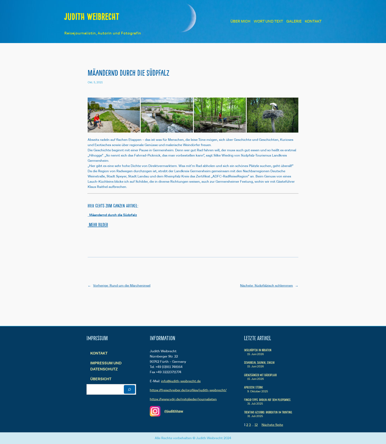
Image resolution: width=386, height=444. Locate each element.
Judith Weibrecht (91, 16)
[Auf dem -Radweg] (220, 115)
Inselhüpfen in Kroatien (257, 350)
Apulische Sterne (253, 387)
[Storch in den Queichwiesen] (272, 115)
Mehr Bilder (98, 224)
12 (256, 425)
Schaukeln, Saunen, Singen (259, 362)
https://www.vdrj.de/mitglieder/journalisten (183, 399)
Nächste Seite (272, 425)
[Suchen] (129, 389)
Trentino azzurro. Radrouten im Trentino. (268, 412)
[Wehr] (167, 115)
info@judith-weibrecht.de (181, 381)
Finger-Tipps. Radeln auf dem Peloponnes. (267, 400)
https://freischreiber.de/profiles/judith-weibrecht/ (188, 390)
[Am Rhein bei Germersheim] (114, 115)
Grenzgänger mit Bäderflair (260, 375)
